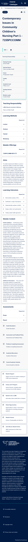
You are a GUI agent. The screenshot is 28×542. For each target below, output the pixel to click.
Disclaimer (7, 516)
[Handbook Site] (10, 443)
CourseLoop (24, 540)
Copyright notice (9, 524)
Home (2, 8)
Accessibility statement (10, 509)
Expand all (21, 120)
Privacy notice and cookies (11, 532)
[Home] (4, 4)
